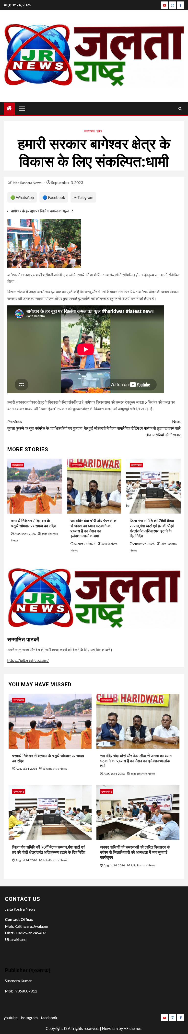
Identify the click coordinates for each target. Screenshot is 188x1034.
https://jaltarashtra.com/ (28, 660)
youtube (11, 1017)
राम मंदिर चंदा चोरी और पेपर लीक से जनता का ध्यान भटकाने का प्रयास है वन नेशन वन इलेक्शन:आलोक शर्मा (136, 761)
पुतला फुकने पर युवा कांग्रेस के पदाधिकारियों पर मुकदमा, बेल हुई (50, 424)
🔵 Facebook (53, 197)
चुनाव (99, 131)
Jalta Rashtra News (27, 183)
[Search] (180, 108)
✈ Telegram (83, 197)
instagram (29, 1017)
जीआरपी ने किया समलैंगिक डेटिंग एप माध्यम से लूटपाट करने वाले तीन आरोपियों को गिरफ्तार (137, 428)
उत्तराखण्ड (89, 131)
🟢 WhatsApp (22, 197)
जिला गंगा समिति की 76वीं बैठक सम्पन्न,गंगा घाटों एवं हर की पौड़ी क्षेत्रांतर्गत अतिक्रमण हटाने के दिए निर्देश (48, 850)
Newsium (110, 1028)
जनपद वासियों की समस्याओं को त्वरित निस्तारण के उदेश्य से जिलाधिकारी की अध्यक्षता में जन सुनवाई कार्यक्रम (135, 852)
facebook (49, 1017)
